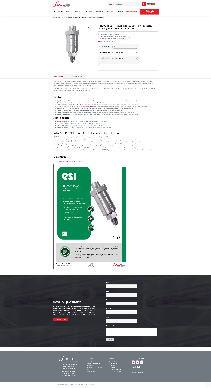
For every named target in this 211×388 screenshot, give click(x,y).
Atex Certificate (78, 161)
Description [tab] (58, 76)
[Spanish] (150, 4)
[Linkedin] (137, 362)
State (107, 317)
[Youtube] (133, 362)
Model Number (105, 46)
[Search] (144, 4)
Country (109, 308)
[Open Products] (71, 11)
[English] (148, 4)
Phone (108, 300)
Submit (110, 339)
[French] (152, 4)
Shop (58, 17)
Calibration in (105, 58)
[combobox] (124, 4)
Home (54, 17)
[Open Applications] (93, 11)
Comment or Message (112, 325)
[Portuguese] (154, 4)
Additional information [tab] (74, 76)
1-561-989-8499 (71, 366)
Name (108, 282)
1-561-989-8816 (70, 368)
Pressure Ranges (105, 52)
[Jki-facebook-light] (141, 362)
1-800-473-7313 (72, 364)
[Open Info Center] (104, 11)
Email (108, 291)
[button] (89, 27)
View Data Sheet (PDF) (107, 41)
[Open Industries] (81, 11)
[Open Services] (113, 11)
